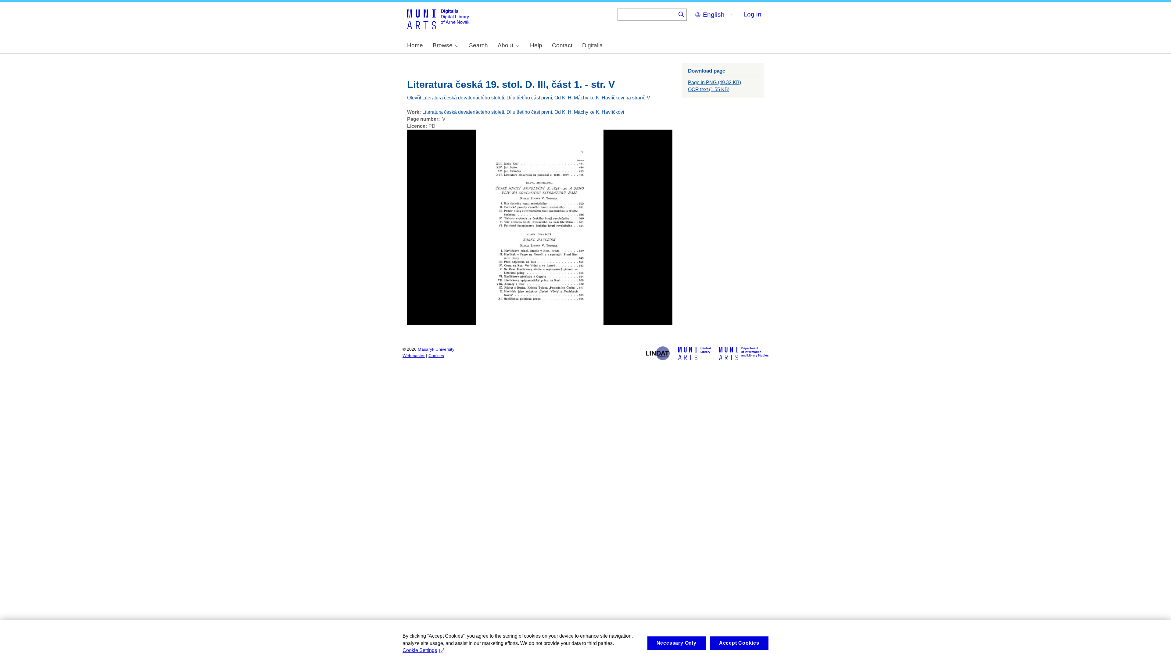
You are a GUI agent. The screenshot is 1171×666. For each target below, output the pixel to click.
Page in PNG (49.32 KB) (714, 82)
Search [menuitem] (478, 45)
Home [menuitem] (415, 45)
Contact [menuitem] (562, 45)
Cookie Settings (420, 650)
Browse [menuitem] (443, 45)
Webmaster (414, 355)
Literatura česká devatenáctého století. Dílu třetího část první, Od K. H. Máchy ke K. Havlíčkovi (523, 112)
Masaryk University (436, 349)
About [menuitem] (505, 45)
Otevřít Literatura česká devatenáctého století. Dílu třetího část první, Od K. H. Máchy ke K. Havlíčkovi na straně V (528, 97)
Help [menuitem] (536, 45)
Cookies (436, 355)
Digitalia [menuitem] (592, 45)
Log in (752, 14)
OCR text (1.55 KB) (708, 89)
